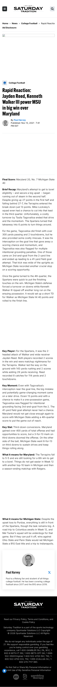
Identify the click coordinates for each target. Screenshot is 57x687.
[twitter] (49, 572)
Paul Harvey (20, 120)
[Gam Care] (25, 677)
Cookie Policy (28, 622)
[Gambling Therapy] (37, 676)
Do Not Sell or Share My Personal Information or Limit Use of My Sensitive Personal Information (28, 668)
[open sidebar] (4, 8)
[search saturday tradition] (52, 8)
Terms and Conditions (38, 619)
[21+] (16, 677)
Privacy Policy (19, 619)
